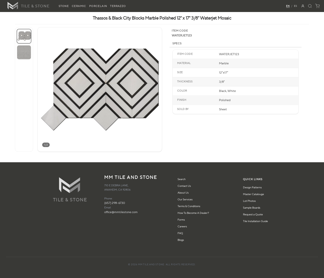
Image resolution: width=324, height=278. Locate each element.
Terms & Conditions (189, 206)
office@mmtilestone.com (121, 212)
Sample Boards (251, 207)
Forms (181, 219)
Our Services (185, 199)
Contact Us (184, 185)
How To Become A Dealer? (193, 212)
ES (295, 6)
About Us (183, 192)
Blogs (181, 239)
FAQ (180, 233)
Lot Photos (249, 200)
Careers (182, 226)
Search (182, 179)
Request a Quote (253, 214)
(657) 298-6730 (114, 203)
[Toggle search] (310, 6)
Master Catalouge (253, 194)
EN (288, 6)
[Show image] (24, 36)
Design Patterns (252, 187)
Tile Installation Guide (255, 221)
